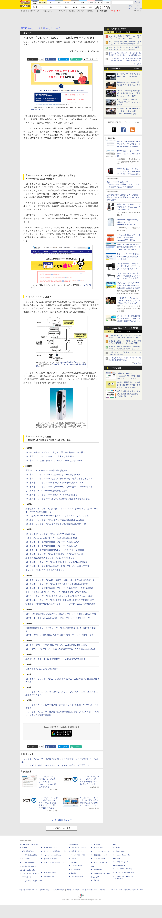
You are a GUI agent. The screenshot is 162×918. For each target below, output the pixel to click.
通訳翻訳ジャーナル (100, 855)
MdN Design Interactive (102, 873)
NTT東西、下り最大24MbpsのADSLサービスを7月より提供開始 (54, 550)
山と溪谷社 (73, 862)
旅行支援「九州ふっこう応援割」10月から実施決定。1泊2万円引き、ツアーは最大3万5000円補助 (125, 343)
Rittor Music (73, 844)
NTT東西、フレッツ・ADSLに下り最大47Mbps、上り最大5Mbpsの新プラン (60, 580)
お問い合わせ (44, 890)
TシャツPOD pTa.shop (124, 869)
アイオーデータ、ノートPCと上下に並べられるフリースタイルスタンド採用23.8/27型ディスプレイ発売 (125, 61)
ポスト (34, 59)
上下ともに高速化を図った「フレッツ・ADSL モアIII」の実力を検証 (56, 592)
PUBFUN (116, 859)
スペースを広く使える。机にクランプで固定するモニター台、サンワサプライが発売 (128, 275)
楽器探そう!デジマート (79, 851)
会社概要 (102, 890)
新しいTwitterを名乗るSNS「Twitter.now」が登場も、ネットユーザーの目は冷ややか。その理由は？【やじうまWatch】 (125, 44)
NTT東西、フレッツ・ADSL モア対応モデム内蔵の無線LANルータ (55, 524)
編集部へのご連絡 (73, 890)
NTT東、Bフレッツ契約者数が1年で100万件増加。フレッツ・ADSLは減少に (60, 635)
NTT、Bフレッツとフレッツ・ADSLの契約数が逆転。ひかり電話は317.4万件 (60, 649)
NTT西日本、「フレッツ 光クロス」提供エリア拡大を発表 (128, 153)
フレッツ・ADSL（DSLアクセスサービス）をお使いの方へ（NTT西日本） (56, 765)
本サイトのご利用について (28, 890)
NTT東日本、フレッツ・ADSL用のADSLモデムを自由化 (51, 495)
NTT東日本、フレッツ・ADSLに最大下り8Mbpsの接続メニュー (54, 483)
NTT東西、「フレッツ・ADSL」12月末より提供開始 (49, 456)
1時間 (109, 32)
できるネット (26, 877)
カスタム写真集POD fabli (125, 872)
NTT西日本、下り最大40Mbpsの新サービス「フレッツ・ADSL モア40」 (58, 566)
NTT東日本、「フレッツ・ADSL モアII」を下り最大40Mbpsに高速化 (56, 562)
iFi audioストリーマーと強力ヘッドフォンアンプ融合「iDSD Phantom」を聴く (128, 111)
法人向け (90, 11)
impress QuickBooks (123, 855)
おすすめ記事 (115, 368)
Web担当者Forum (28, 851)
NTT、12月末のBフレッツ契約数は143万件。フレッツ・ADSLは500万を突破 (60, 614)
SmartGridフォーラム (51, 847)
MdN (92, 866)
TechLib (96, 880)
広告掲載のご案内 (58, 890)
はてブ (65, 59)
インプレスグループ (115, 890)
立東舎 (74, 859)
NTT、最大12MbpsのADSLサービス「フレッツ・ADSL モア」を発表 (56, 516)
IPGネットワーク (119, 866)
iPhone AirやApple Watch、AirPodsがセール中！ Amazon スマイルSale (128, 222)
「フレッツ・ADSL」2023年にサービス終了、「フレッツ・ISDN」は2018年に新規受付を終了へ (47, 782)
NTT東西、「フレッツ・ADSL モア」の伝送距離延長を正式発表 (54, 520)
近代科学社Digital (78, 876)
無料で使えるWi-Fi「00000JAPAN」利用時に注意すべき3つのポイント (128, 375)
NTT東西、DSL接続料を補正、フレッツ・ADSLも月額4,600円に (55, 460)
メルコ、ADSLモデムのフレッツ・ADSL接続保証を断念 (51, 538)
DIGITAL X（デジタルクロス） (54, 862)
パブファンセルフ (122, 862)
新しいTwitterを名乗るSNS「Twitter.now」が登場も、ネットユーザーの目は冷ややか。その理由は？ (123, 184)
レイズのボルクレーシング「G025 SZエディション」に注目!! (128, 102)
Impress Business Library (52, 855)
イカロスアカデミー (100, 862)
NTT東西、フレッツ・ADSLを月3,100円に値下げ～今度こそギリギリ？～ (59, 478)
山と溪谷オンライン (78, 866)
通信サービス (35, 11)
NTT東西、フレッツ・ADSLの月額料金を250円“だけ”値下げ (52, 474)
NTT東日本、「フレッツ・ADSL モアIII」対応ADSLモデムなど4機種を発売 (59, 600)
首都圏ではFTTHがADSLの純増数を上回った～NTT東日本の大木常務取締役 (60, 604)
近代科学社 (73, 873)
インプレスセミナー (50, 859)
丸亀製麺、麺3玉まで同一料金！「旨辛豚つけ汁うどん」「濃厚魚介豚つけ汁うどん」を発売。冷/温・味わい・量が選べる (124, 349)
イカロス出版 (95, 844)
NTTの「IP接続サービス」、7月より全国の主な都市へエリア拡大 (55, 452)
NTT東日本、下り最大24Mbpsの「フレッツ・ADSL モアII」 (52, 546)
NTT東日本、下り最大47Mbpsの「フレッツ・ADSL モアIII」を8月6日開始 (59, 588)
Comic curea (120, 851)
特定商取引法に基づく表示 (134, 890)
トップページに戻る (61, 828)
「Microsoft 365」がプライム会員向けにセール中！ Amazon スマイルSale (128, 237)
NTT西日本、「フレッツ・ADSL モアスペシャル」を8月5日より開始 (56, 584)
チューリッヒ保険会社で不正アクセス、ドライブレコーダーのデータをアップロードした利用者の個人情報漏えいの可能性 (125, 38)
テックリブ (95, 877)
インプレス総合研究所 (29, 855)
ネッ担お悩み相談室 (29, 866)
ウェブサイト (35, 109)
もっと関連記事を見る (60, 820)
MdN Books (98, 869)
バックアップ (60, 11)
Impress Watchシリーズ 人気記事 (124, 328)
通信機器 (24, 11)
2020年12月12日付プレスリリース (72, 362)
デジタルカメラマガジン (30, 873)
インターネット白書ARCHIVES (33, 881)
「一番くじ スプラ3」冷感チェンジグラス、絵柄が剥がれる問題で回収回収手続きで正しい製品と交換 (125, 360)
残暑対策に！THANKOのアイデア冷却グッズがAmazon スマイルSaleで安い (128, 206)
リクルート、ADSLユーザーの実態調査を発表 (46, 491)
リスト (41, 59)
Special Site (115, 69)
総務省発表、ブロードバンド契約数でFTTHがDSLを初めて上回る (55, 659)
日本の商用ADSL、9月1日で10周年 (41, 669)
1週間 (128, 32)
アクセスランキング (118, 29)
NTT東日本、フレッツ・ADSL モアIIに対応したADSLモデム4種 (54, 554)
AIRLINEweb (98, 847)
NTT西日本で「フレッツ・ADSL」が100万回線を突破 (50, 534)
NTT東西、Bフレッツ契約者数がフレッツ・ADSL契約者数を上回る (56, 645)
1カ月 (138, 32)
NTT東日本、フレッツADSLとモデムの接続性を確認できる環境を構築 (57, 499)
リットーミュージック (79, 847)
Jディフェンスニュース (102, 851)
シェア (52, 59)
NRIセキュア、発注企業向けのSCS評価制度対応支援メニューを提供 (128, 256)
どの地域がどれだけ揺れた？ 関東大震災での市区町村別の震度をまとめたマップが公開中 (123, 197)
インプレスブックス (50, 872)
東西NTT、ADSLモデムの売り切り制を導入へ (46, 470)
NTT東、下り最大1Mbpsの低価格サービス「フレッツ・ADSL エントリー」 (59, 618)
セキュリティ (47, 11)
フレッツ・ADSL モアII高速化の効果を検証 (45, 570)
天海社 (118, 847)
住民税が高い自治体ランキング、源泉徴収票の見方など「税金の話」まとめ (128, 393)
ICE (114, 844)
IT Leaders (25, 859)
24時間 (118, 32)
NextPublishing (49, 876)
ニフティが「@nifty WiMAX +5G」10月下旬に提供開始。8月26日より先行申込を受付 (128, 285)
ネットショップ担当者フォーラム (55, 851)
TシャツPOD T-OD (78, 855)
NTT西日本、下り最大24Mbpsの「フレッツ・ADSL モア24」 (53, 542)
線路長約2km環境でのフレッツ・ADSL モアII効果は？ (50, 558)
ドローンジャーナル (29, 862)
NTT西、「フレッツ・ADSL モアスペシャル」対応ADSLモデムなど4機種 (59, 596)
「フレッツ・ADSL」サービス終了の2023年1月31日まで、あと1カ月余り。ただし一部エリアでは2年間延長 (48, 803)
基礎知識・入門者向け (76, 11)
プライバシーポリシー (89, 890)
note (77, 59)
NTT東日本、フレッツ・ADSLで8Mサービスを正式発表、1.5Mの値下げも (59, 487)
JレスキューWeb (99, 859)
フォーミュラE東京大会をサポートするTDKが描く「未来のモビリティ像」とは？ (128, 93)
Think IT (25, 847)
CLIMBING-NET (77, 869)
